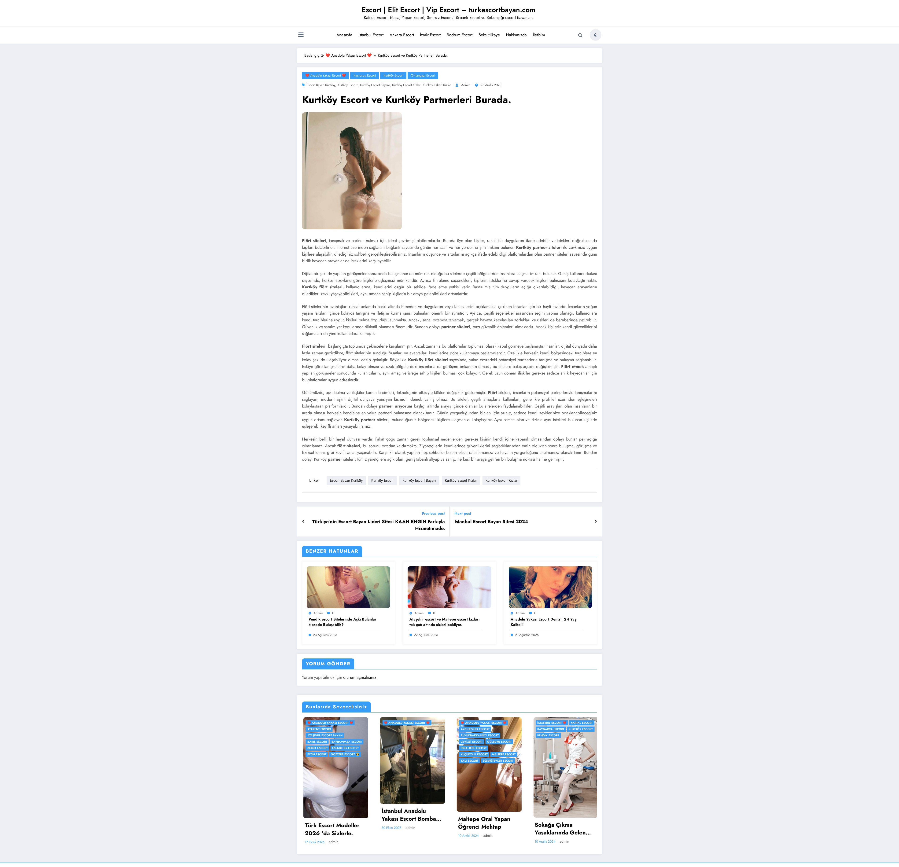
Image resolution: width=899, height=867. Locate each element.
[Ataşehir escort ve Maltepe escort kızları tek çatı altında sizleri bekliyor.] (449, 587)
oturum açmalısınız (359, 677)
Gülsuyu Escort (498, 742)
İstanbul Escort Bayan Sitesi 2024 (491, 521)
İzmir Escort (430, 35)
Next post (462, 513)
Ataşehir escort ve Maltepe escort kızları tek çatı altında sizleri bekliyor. (444, 622)
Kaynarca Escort (365, 75)
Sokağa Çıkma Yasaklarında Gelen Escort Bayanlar (559, 829)
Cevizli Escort (470, 742)
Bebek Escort (316, 748)
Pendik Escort (547, 735)
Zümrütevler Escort (496, 761)
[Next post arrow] (595, 521)
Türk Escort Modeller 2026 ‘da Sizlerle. (330, 829)
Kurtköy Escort (393, 75)
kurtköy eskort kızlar (437, 85)
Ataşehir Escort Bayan (323, 735)
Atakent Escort (318, 729)
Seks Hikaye (489, 35)
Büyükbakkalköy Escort (478, 735)
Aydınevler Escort (473, 729)
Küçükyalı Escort (472, 754)
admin (465, 85)
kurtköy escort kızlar (406, 85)
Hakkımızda (516, 35)
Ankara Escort (402, 35)
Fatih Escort (315, 754)
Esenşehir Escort (344, 748)
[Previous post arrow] (303, 521)
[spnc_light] (595, 35)
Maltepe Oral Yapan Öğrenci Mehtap (483, 823)
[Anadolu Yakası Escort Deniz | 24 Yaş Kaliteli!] (550, 587)
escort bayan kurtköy (320, 85)
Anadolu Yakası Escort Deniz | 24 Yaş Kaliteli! (543, 622)
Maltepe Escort (502, 754)
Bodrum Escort (459, 35)
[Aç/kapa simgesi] (300, 35)
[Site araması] (580, 35)
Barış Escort (316, 742)
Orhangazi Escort (423, 75)
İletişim (539, 35)
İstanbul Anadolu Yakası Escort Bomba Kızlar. (407, 815)
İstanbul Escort (370, 35)
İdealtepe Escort (472, 748)
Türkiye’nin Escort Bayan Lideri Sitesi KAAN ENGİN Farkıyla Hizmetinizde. (378, 525)
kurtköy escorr (348, 85)
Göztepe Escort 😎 (343, 754)
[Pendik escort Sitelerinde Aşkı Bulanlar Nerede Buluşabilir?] (348, 587)
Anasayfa (344, 35)
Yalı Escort (468, 761)
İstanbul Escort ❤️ (550, 723)
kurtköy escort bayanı (375, 85)
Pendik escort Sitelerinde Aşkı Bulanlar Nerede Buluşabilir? (342, 622)
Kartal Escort (580, 723)
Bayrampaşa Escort (345, 742)
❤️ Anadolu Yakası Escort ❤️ (325, 75)
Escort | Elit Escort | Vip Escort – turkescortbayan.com (448, 10)
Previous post (433, 513)
